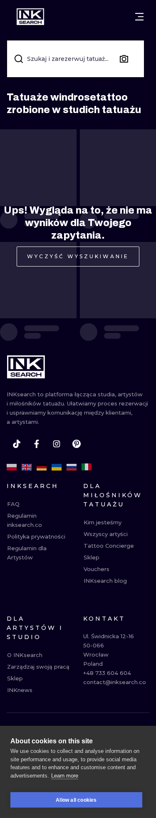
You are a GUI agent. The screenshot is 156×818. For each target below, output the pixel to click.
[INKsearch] (30, 16)
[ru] (72, 467)
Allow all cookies (76, 800)
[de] (42, 467)
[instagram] (57, 444)
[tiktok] (17, 444)
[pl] (12, 467)
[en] (27, 467)
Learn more (64, 776)
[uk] (57, 467)
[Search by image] (124, 58)
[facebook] (37, 444)
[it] (87, 467)
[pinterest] (77, 444)
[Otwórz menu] (139, 17)
